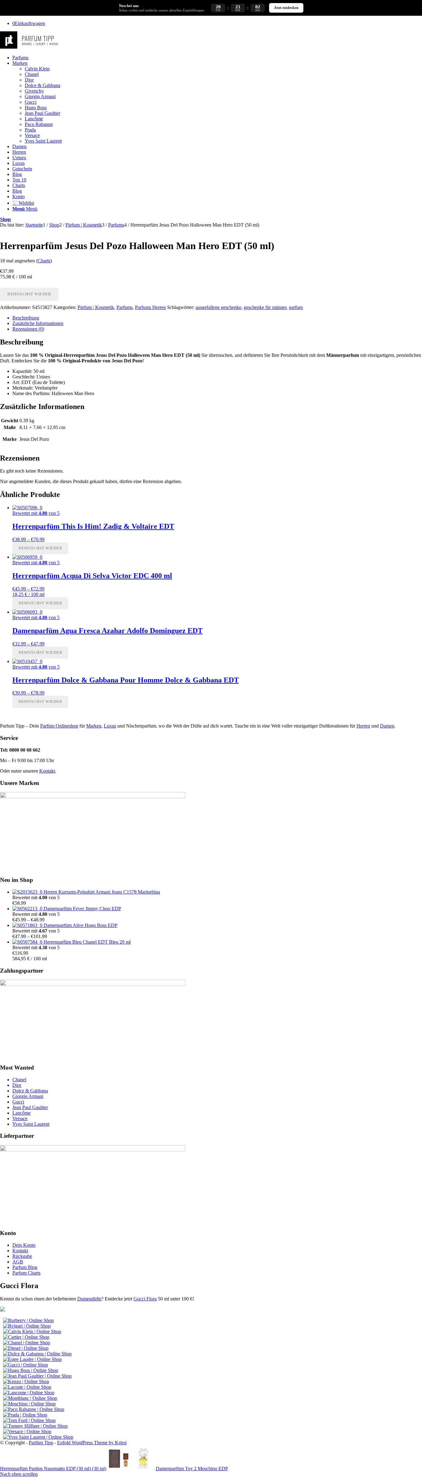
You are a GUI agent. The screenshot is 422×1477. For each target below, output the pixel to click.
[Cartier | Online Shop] (26, 1337)
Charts (44, 260)
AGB (17, 1261)
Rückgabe (22, 1256)
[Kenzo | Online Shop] (26, 1381)
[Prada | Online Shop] (25, 1414)
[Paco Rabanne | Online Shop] (33, 1409)
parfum (296, 307)
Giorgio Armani (27, 1096)
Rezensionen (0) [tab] (28, 329)
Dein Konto (24, 1245)
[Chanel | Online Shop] (26, 1342)
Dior (16, 1085)
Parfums (124, 307)
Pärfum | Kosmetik (96, 307)
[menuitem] (217, 57)
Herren (363, 725)
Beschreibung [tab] (25, 317)
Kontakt (47, 771)
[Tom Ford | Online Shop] (29, 1420)
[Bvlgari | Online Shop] (27, 1326)
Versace (19, 1118)
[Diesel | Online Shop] (26, 1348)
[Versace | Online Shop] (27, 1431)
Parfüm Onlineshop (59, 725)
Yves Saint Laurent (30, 1124)
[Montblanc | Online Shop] (30, 1398)
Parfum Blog (24, 1267)
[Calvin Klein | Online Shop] (32, 1331)
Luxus (110, 725)
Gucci (18, 1101)
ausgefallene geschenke (218, 307)
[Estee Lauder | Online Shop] (32, 1359)
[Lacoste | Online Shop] (27, 1387)
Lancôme (21, 1113)
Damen (387, 725)
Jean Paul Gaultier (30, 1107)
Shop (5, 219)
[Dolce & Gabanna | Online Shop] (37, 1353)
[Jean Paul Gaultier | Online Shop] (37, 1376)
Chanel (19, 1079)
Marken (93, 725)
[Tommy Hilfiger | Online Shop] (35, 1426)
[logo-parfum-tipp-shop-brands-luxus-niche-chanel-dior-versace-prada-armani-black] (29, 47)
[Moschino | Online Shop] (29, 1403)
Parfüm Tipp (41, 1442)
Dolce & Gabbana (30, 1090)
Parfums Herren (150, 307)
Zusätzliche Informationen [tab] (37, 323)
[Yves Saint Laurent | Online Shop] (38, 1437)
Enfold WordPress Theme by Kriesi (92, 1442)
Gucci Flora (145, 1298)
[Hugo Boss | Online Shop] (30, 1370)
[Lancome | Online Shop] (28, 1392)
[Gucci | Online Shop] (25, 1364)
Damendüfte (89, 1298)
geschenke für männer (265, 307)
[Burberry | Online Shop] (28, 1320)
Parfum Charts (26, 1272)
